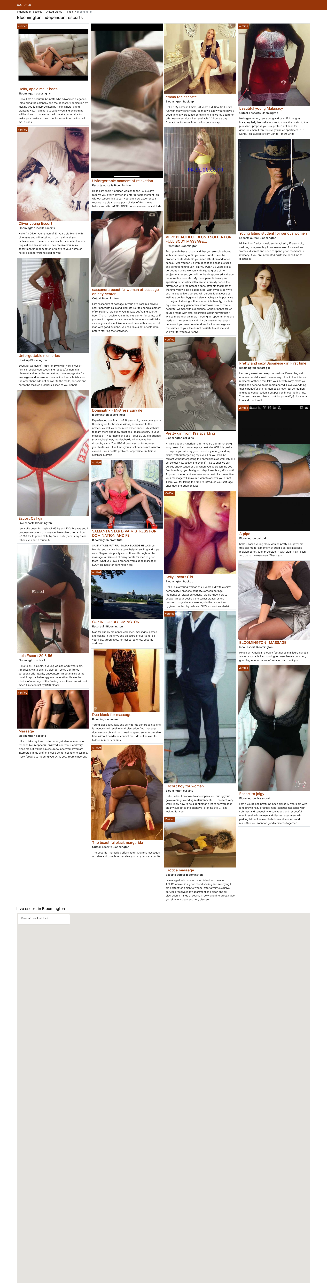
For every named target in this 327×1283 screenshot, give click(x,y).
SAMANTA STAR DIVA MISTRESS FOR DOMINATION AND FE (124, 533)
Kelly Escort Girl (179, 577)
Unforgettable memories (39, 355)
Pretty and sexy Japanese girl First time (272, 363)
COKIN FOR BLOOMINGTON (115, 622)
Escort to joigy (251, 794)
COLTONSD (24, 4)
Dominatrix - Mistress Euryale (117, 410)
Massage (26, 731)
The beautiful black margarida (117, 842)
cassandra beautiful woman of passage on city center (125, 291)
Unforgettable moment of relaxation (122, 181)
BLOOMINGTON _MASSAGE (262, 642)
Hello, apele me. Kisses (38, 89)
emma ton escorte (181, 97)
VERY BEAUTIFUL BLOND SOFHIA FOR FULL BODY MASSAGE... (198, 239)
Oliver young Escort (35, 223)
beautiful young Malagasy (261, 108)
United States (54, 11)
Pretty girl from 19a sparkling (190, 433)
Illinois (70, 11)
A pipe (244, 534)
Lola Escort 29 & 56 (35, 656)
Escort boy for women (185, 786)
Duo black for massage (111, 715)
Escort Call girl (31, 518)
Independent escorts (29, 11)
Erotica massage (180, 870)
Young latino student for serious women (273, 233)
